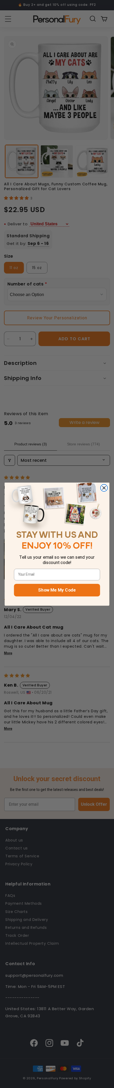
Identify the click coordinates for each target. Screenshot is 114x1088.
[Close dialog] (103, 487)
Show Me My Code (57, 590)
